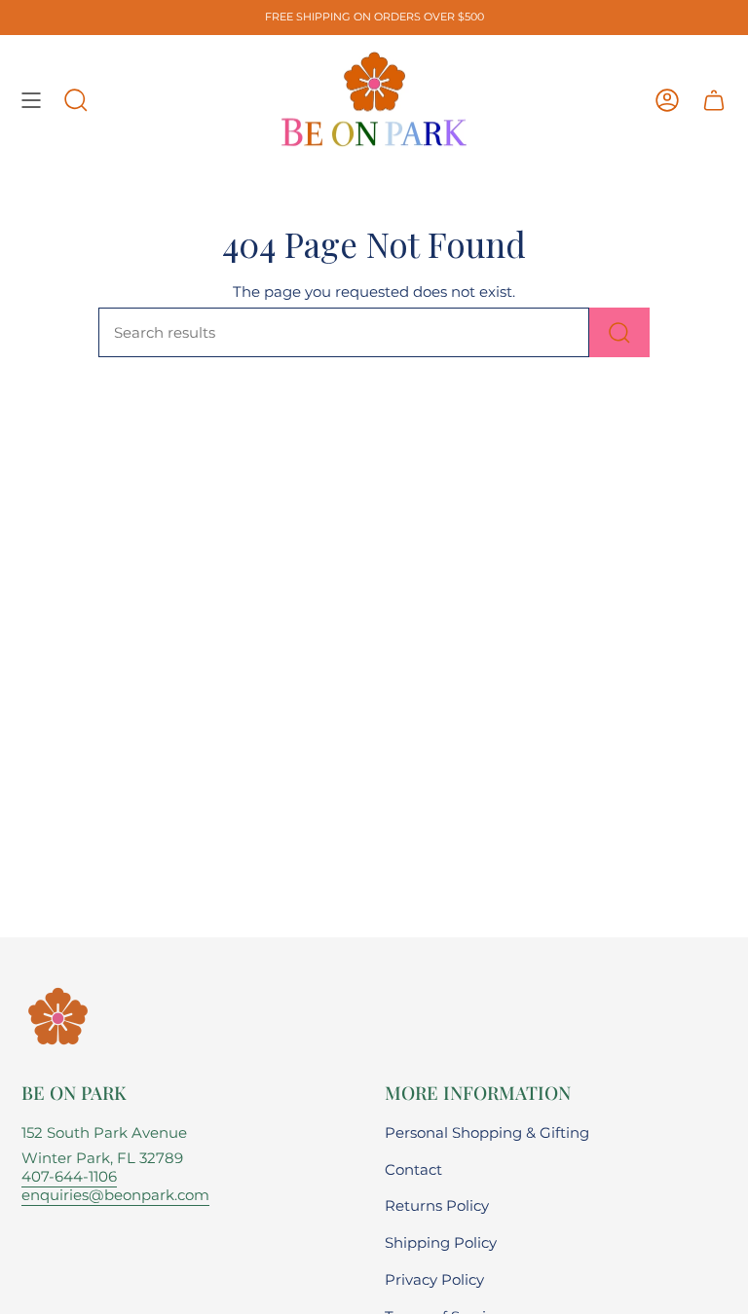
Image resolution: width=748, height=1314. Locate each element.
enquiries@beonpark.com (115, 1195)
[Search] (619, 332)
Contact (413, 1169)
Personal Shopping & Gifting (487, 1132)
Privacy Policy (434, 1279)
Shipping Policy (441, 1242)
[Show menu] (31, 100)
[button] (76, 100)
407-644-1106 (69, 1176)
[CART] (714, 100)
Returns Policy (437, 1205)
